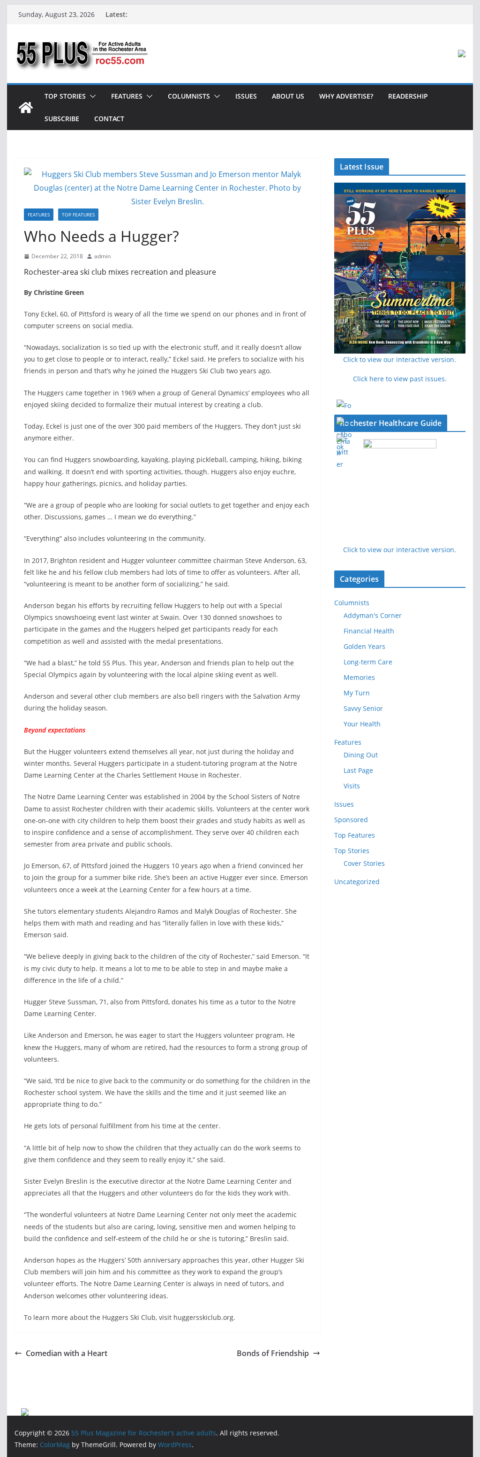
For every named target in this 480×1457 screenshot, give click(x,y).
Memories (359, 677)
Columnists (189, 96)
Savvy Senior (363, 708)
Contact (109, 118)
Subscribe (62, 118)
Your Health (362, 723)
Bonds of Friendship (273, 1353)
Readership (408, 96)
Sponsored (351, 819)
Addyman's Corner (373, 615)
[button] (91, 96)
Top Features (78, 214)
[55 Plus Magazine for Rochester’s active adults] (26, 107)
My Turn (357, 692)
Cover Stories (364, 863)
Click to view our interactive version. (399, 549)
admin (102, 256)
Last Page (358, 770)
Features (126, 96)
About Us (288, 96)
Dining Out (361, 754)
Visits (352, 785)
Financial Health (369, 630)
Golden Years (364, 646)
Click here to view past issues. (400, 378)
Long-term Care (368, 661)
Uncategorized (357, 881)
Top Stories (65, 96)
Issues (246, 96)
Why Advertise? (346, 96)
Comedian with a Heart (66, 1353)
